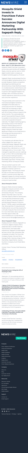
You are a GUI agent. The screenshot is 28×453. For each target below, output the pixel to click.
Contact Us (4, 396)
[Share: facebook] (2, 50)
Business (4, 259)
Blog (2, 371)
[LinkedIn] (6, 411)
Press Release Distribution (8, 346)
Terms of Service (6, 414)
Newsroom (4, 385)
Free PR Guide (21, 338)
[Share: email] (10, 50)
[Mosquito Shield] (14, 62)
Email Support (5, 398)
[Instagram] (8, 411)
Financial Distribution (6, 348)
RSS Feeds (4, 389)
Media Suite (4, 350)
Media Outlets (5, 391)
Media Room (4, 360)
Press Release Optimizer (7, 364)
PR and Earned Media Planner (9, 387)
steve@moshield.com (8, 251)
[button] (25, 2)
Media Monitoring (5, 356)
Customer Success (6, 362)
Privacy (14, 414)
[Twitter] (4, 411)
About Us (3, 369)
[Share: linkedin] (8, 50)
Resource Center (5, 381)
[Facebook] (2, 411)
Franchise (11, 259)
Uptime (19, 414)
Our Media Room (5, 375)
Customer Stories (5, 373)
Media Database (5, 352)
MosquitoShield (18, 259)
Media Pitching (5, 354)
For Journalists (5, 383)
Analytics (3, 358)
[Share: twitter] (5, 50)
